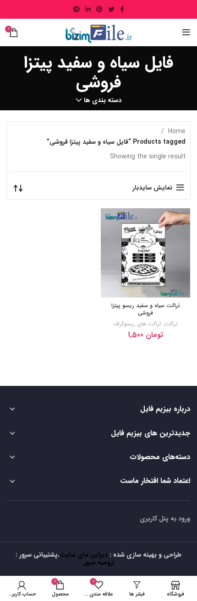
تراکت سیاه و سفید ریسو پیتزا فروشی (145, 309)
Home (176, 131)
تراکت (171, 323)
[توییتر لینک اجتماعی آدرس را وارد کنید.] (111, 9)
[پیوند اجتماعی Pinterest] (99, 9)
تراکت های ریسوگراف (137, 323)
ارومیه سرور (98, 563)
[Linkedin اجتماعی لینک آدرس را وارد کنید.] (87, 9)
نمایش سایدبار (152, 188)
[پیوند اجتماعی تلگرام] (76, 9)
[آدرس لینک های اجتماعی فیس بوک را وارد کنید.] (122, 9)
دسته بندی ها (102, 100)
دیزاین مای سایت (84, 555)
